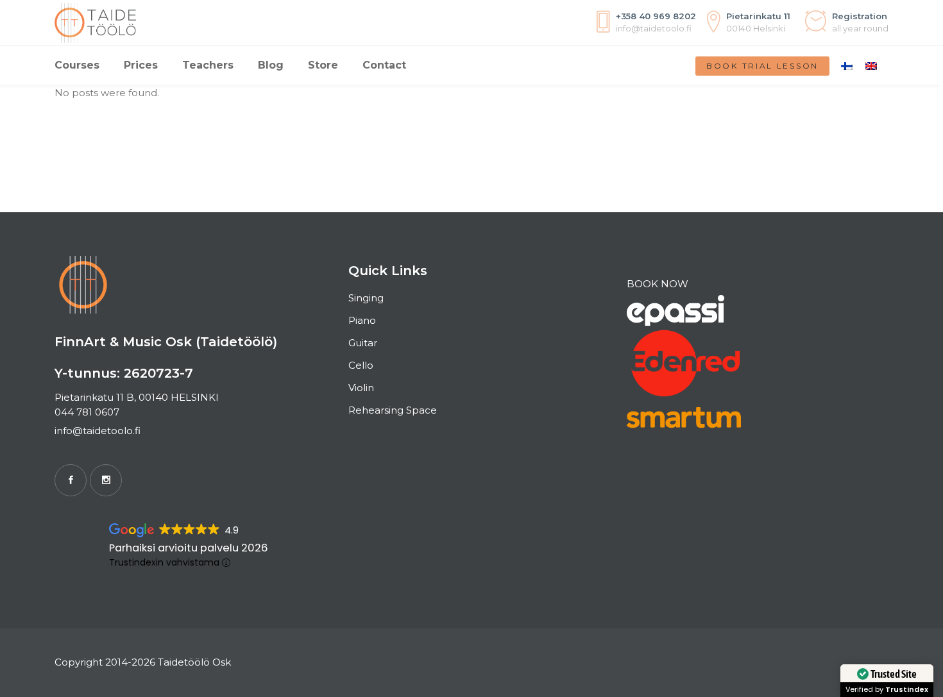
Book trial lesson (762, 66)
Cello (360, 365)
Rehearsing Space (392, 410)
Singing (366, 298)
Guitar (362, 343)
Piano (362, 320)
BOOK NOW (657, 284)
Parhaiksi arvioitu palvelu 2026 (188, 548)
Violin (361, 388)
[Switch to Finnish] (847, 65)
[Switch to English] (871, 65)
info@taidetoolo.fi (97, 430)
